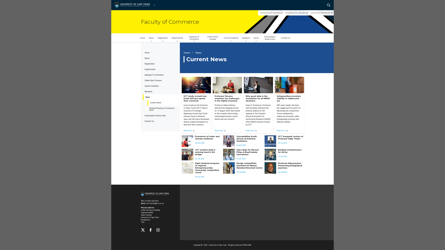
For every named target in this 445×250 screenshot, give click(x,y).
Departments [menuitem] (177, 38)
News (148, 97)
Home (147, 53)
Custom (158, 230)
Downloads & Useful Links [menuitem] (269, 38)
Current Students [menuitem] (231, 38)
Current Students (152, 86)
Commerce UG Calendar (270, 13)
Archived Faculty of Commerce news (162, 109)
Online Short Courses (153, 80)
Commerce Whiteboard (320, 13)
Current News (155, 103)
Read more (188, 131)
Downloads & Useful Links (155, 116)
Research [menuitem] (246, 38)
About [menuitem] (151, 38)
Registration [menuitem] (163, 38)
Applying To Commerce (154, 75)
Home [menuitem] (142, 38)
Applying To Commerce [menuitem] (194, 38)
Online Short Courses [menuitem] (212, 38)
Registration (150, 64)
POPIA (244, 245)
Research (148, 91)
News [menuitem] (256, 38)
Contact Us (149, 121)
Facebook (150, 230)
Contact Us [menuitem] (285, 38)
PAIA (249, 245)
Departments (150, 69)
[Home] (132, 5)
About (147, 58)
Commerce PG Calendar (295, 13)
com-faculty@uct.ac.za (155, 203)
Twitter (143, 230)
